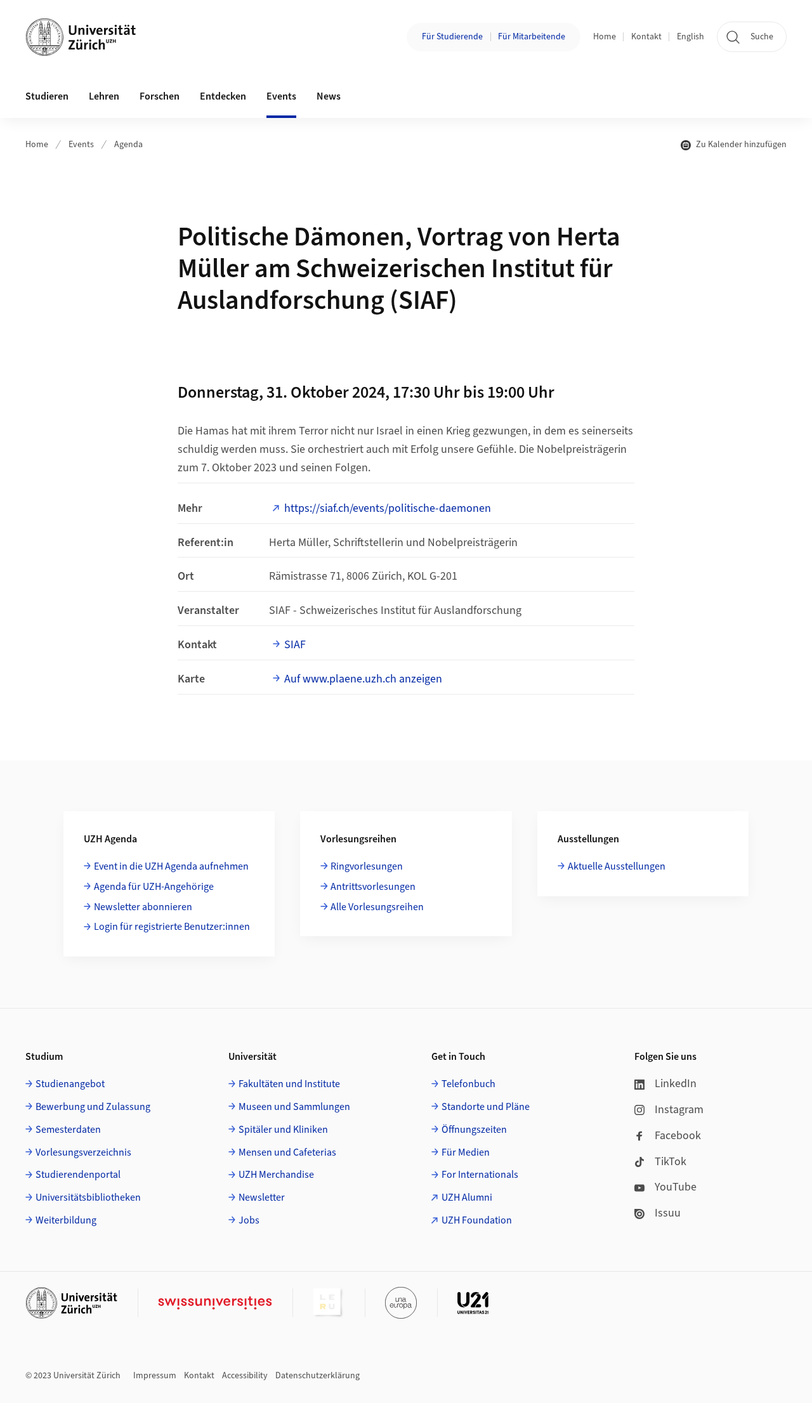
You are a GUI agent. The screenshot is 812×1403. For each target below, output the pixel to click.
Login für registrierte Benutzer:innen (172, 927)
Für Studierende (452, 36)
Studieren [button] (47, 96)
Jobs (249, 1220)
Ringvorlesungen (367, 866)
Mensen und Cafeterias (287, 1152)
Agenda (128, 144)
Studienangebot (70, 1084)
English (690, 36)
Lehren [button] (104, 96)
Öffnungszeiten (474, 1130)
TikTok (670, 1162)
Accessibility (245, 1375)
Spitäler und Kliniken (283, 1130)
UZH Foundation (477, 1220)
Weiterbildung (66, 1220)
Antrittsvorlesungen (373, 887)
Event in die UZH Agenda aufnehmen (171, 866)
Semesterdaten (68, 1130)
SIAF (295, 645)
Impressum (154, 1375)
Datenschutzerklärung (317, 1375)
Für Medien (466, 1152)
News (329, 96)
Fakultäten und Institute (289, 1084)
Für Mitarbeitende (531, 36)
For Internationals (480, 1175)
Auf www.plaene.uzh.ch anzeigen (363, 679)
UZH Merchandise (276, 1175)
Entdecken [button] (223, 96)
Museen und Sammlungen (294, 1107)
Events (81, 144)
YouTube (676, 1187)
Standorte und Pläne (486, 1107)
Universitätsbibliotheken (88, 1197)
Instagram (679, 1110)
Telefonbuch (468, 1084)
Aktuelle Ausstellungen (616, 866)
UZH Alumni (467, 1197)
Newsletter (262, 1197)
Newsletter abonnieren (143, 907)
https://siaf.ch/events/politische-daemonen (387, 508)
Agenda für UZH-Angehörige (154, 887)
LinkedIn (676, 1084)
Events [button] (281, 96)
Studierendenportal (78, 1175)
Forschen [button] (160, 96)
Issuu (668, 1213)
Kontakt (646, 36)
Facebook (678, 1136)
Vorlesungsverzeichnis (83, 1152)
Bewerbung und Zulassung (93, 1107)
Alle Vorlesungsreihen (377, 907)
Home (604, 36)
